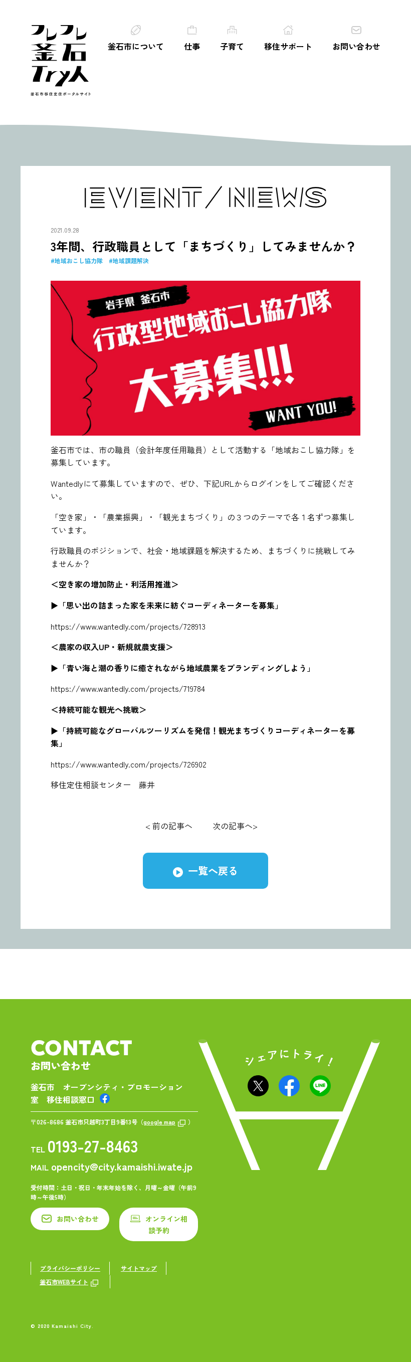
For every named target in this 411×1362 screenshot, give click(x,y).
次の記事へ (233, 826)
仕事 (192, 46)
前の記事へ (172, 826)
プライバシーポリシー (70, 1268)
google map (159, 1121)
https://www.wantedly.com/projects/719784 (128, 688)
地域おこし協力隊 (79, 260)
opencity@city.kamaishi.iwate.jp (121, 1166)
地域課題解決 (131, 260)
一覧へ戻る (213, 870)
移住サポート (288, 46)
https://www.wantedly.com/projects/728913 (128, 626)
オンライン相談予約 (166, 1224)
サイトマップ (139, 1268)
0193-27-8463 (93, 1145)
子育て (232, 46)
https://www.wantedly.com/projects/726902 (129, 764)
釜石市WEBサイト (64, 1281)
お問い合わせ (356, 46)
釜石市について (136, 46)
